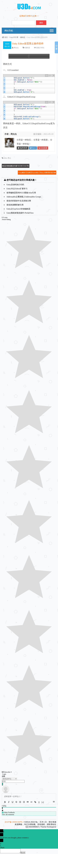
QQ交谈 (43, 148)
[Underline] (12, 802)
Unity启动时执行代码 (15, 185)
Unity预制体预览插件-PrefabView (20, 213)
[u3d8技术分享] (29, 9)
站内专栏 (23, 148)
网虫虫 (16, 48)
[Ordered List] (20, 802)
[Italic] (9, 802)
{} (39, 802)
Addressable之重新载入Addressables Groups (23, 197)
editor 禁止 (7, 158)
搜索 (41, 23)
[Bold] (5, 802)
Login (4, 774)
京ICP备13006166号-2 (14, 822)
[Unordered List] (24, 802)
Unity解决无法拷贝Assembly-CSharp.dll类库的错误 (36, 173)
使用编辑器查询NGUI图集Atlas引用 (21, 193)
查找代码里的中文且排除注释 (18, 201)
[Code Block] (31, 802)
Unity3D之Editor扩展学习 (16, 189)
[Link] (35, 802)
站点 (34, 148)
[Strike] (16, 802)
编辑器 (22, 37)
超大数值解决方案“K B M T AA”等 (16, 166)
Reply (2, 847)
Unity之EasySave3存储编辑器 (18, 209)
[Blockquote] (28, 802)
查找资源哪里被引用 (14, 205)
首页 (6, 37)
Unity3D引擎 (13, 37)
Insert (23, 853)
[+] (43, 802)
